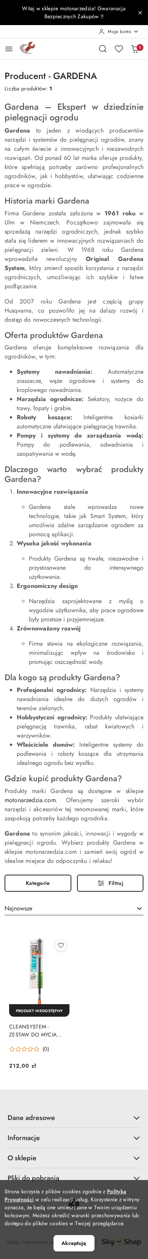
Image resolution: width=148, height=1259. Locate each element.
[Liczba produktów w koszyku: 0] (135, 48)
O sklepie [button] (22, 1158)
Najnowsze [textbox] (18, 908)
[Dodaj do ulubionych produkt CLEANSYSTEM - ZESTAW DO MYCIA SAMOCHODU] (60, 945)
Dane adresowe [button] (31, 1118)
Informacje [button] (24, 1138)
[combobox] (74, 908)
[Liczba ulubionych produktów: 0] (119, 48)
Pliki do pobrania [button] (33, 1178)
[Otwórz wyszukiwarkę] (103, 48)
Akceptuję (73, 1243)
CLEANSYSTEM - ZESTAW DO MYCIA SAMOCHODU (33, 1030)
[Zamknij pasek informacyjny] (140, 12)
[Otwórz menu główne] (9, 48)
